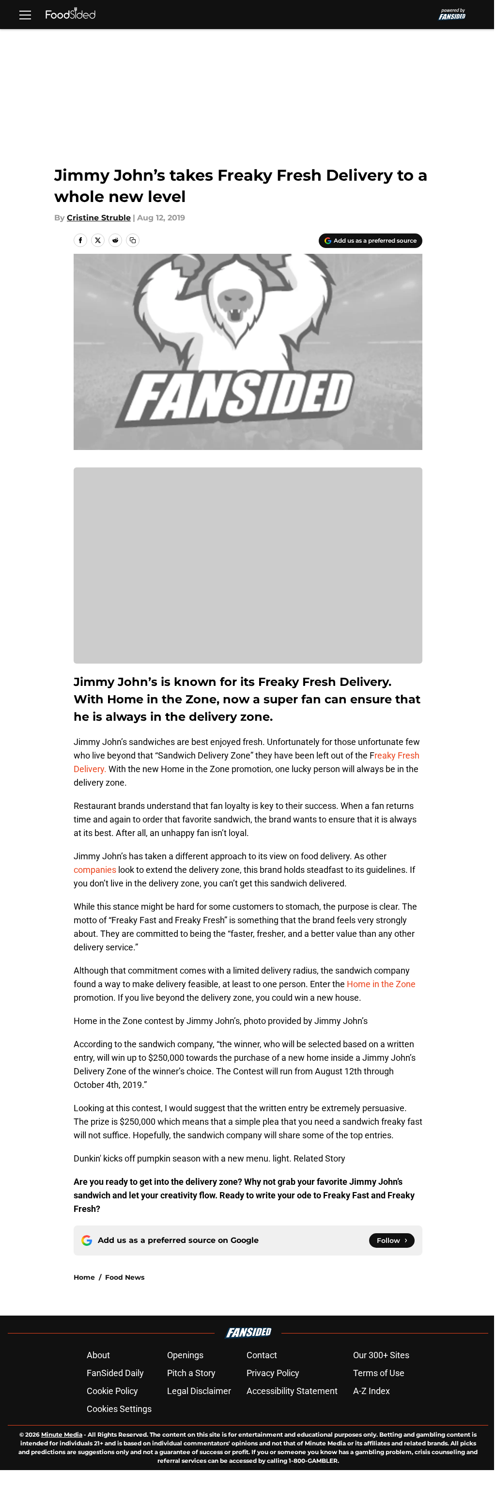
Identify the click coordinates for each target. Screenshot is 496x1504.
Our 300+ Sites (381, 1355)
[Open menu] (25, 14)
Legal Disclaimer (199, 1391)
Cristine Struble (99, 217)
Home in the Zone (381, 984)
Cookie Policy (112, 1391)
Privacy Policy (273, 1373)
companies (95, 870)
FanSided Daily (115, 1373)
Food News (124, 1277)
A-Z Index (371, 1391)
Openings (185, 1355)
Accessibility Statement (292, 1391)
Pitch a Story (191, 1373)
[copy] (133, 240)
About (98, 1355)
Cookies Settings (119, 1409)
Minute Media (61, 1434)
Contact (262, 1355)
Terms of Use (378, 1373)
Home (84, 1277)
